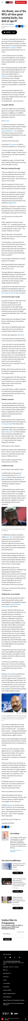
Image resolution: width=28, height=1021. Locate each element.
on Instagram (13, 47)
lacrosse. (6, 121)
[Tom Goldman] (5, 836)
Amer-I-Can (9, 537)
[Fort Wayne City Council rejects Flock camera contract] (7, 866)
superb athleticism (7, 131)
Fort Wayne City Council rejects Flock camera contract (18, 865)
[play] (2, 1019)
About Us (5, 970)
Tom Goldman (10, 24)
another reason (9, 432)
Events (4, 980)
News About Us (7, 973)
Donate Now (21, 2)
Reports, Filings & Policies (9, 993)
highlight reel (12, 203)
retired (22, 335)
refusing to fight (6, 424)
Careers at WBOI (7, 990)
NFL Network (13, 144)
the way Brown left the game (10, 293)
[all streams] (26, 1019)
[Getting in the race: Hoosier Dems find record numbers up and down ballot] (7, 899)
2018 (9, 674)
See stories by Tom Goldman (15, 851)
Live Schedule (6, 983)
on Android (16, 966)
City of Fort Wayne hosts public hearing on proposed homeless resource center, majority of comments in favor (19, 882)
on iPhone (11, 966)
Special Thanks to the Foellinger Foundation (13, 1000)
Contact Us (5, 976)
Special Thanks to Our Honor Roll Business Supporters (13, 1004)
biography (9, 805)
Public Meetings (7, 997)
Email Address (7, 933)
